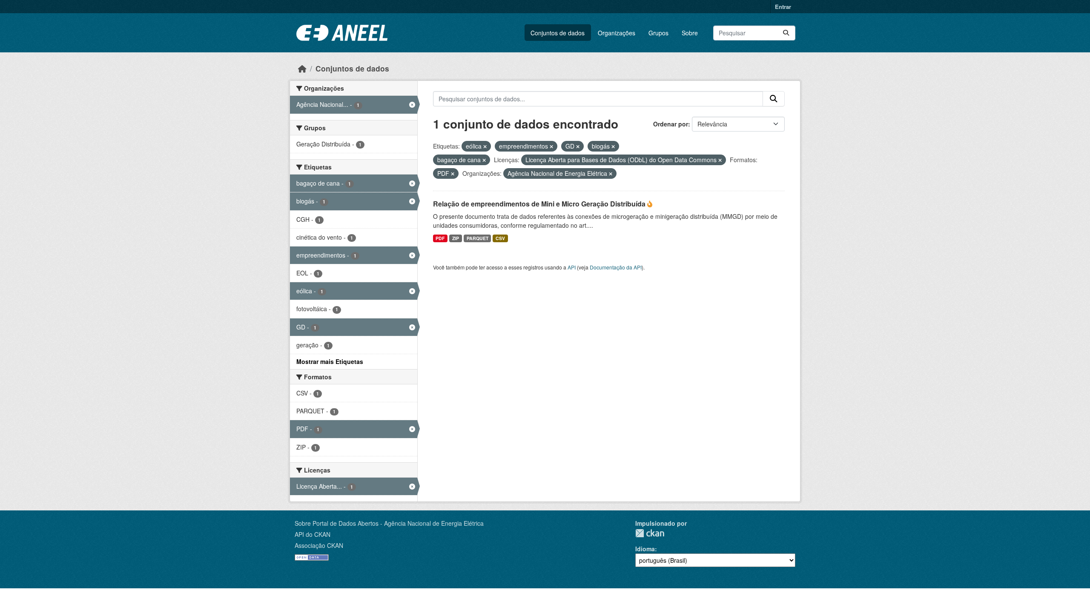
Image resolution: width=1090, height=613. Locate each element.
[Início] (302, 68)
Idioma (645, 548)
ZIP (455, 238)
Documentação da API (616, 267)
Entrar (783, 7)
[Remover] (485, 146)
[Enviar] (786, 33)
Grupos (658, 33)
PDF (440, 238)
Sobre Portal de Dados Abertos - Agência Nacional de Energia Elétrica (389, 523)
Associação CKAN (319, 545)
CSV (500, 238)
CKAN (649, 533)
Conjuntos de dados (558, 33)
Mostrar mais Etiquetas (329, 361)
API (572, 267)
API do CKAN (312, 534)
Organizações (616, 33)
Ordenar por (670, 124)
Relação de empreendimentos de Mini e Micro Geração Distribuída (540, 204)
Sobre (690, 33)
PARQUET (477, 238)
